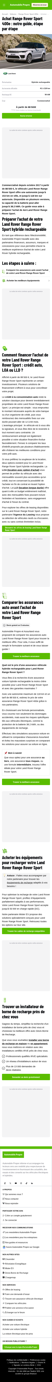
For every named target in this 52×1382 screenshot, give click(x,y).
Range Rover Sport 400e (28, 14)
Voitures (13, 14)
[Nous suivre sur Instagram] (21, 1183)
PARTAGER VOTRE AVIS (13, 1211)
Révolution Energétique (15, 1264)
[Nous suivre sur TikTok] (26, 1183)
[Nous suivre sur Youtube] (16, 1183)
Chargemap (10, 1277)
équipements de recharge (20, 882)
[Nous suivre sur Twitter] (10, 1183)
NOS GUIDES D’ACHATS (13, 1320)
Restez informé (26, 115)
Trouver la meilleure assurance (26, 656)
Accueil (5, 14)
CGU (39, 1365)
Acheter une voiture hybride (15, 1329)
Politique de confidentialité (17, 1360)
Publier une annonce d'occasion (19, 1308)
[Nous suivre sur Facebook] (5, 1183)
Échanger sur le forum (15, 1312)
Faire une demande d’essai (17, 1294)
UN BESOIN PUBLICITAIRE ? (15, 1341)
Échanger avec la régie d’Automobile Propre (21, 1347)
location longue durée (31, 488)
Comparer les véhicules (15, 1303)
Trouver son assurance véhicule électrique (24, 1299)
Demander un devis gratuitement (26, 1077)
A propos (7, 1190)
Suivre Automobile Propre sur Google (22, 1247)
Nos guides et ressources (16, 1242)
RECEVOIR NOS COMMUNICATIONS (18, 1228)
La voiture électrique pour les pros (18, 1334)
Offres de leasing (12, 1290)
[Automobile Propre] (20, 4)
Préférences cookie (37, 1360)
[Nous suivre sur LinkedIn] (32, 1183)
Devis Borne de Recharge (16, 1273)
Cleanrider (10, 1259)
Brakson (33, 1374)
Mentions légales (28, 1362)
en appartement (39, 1043)
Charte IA (41, 1362)
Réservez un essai (39, 5)
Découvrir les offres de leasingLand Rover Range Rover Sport (26, 528)
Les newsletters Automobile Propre (20, 1232)
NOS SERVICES (9, 1285)
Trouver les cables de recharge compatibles (26, 931)
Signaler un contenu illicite (24, 1365)
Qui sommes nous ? (14, 1194)
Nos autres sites (11, 1254)
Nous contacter (12, 1199)
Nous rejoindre (11, 1203)
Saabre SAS (35, 1371)
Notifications (14, 1362)
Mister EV (9, 1268)
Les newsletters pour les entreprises (21, 1237)
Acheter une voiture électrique (16, 1325)
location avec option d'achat (23, 470)
